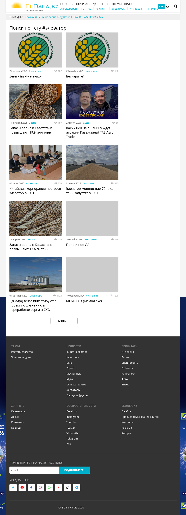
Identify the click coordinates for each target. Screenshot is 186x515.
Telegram (72, 438)
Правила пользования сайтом (140, 416)
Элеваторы (36, 295)
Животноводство (21, 357)
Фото (125, 379)
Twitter (70, 427)
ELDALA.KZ (129, 406)
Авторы (126, 433)
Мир (69, 362)
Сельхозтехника (76, 384)
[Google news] (76, 487)
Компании (35, 71)
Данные (17, 406)
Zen (68, 444)
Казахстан (31, 183)
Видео (85, 122)
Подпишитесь (74, 470)
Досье (15, 416)
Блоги (125, 357)
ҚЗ (168, 6)
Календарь (18, 411)
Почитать (129, 346)
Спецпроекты (130, 362)
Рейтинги (127, 368)
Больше (64, 321)
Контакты (128, 422)
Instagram (72, 416)
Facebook (72, 411)
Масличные (73, 373)
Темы (15, 346)
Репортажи (128, 373)
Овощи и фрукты (77, 395)
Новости (73, 346)
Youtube (71, 422)
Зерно (32, 122)
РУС (161, 6)
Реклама (127, 427)
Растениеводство (22, 351)
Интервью (128, 351)
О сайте (126, 411)
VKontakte (72, 433)
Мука (69, 379)
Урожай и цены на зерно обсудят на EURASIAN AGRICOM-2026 (64, 17)
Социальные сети (81, 406)
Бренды (16, 427)
